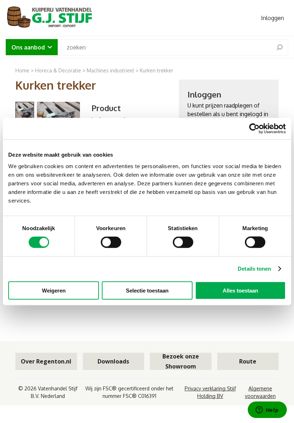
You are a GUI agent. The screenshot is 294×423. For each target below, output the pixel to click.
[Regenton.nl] (49, 18)
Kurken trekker (156, 70)
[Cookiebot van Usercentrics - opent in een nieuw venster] (254, 128)
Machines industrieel (110, 70)
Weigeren (54, 290)
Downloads (113, 361)
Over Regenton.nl (46, 361)
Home (22, 70)
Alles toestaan (240, 290)
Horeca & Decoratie (58, 70)
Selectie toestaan (147, 290)
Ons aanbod (28, 47)
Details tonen (254, 269)
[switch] (111, 242)
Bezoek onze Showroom (180, 361)
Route (247, 361)
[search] (279, 47)
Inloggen (272, 18)
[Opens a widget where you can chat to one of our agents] (267, 410)
